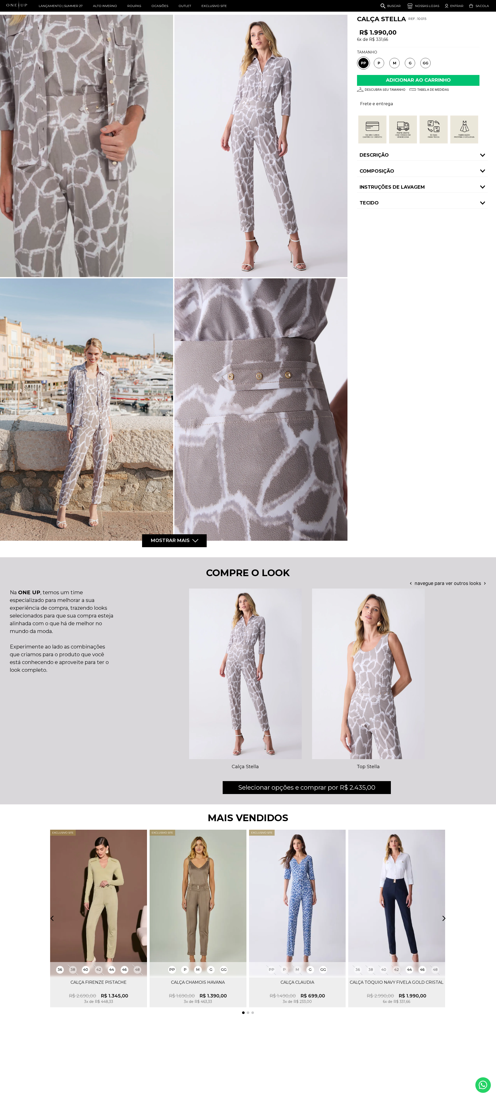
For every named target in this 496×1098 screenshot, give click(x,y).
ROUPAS (134, 6)
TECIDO (369, 203)
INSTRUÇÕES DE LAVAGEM (392, 187)
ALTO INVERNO (105, 6)
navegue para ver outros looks (448, 583)
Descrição (374, 155)
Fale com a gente (483, 1085)
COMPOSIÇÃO (377, 171)
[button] (363, 63)
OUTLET (185, 6)
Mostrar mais (170, 540)
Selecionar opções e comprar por (306, 787)
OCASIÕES (159, 6)
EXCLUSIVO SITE (214, 6)
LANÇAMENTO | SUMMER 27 (61, 6)
